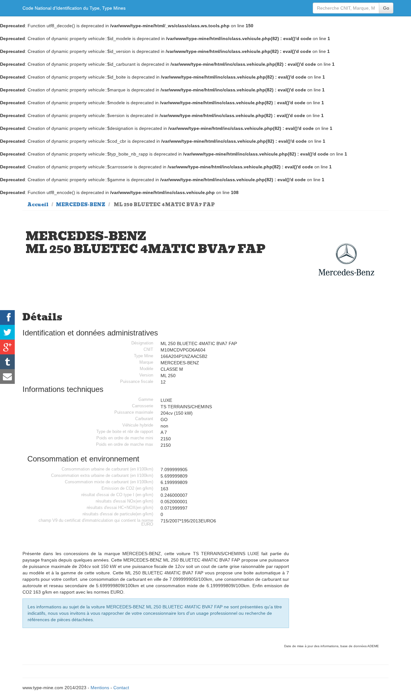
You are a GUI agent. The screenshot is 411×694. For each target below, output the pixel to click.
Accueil (37, 204)
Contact (121, 687)
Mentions (100, 687)
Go (386, 8)
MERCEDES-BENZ (80, 204)
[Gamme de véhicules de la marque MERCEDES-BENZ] (346, 260)
